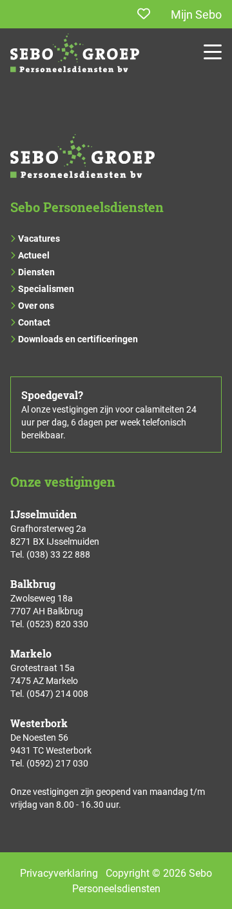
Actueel (34, 255)
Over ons (36, 305)
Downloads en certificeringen (78, 339)
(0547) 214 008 (57, 693)
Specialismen (46, 288)
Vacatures (39, 238)
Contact (34, 322)
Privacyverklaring (59, 872)
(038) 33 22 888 (58, 554)
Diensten (36, 272)
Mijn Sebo (196, 14)
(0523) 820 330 (57, 624)
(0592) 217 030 (57, 763)
